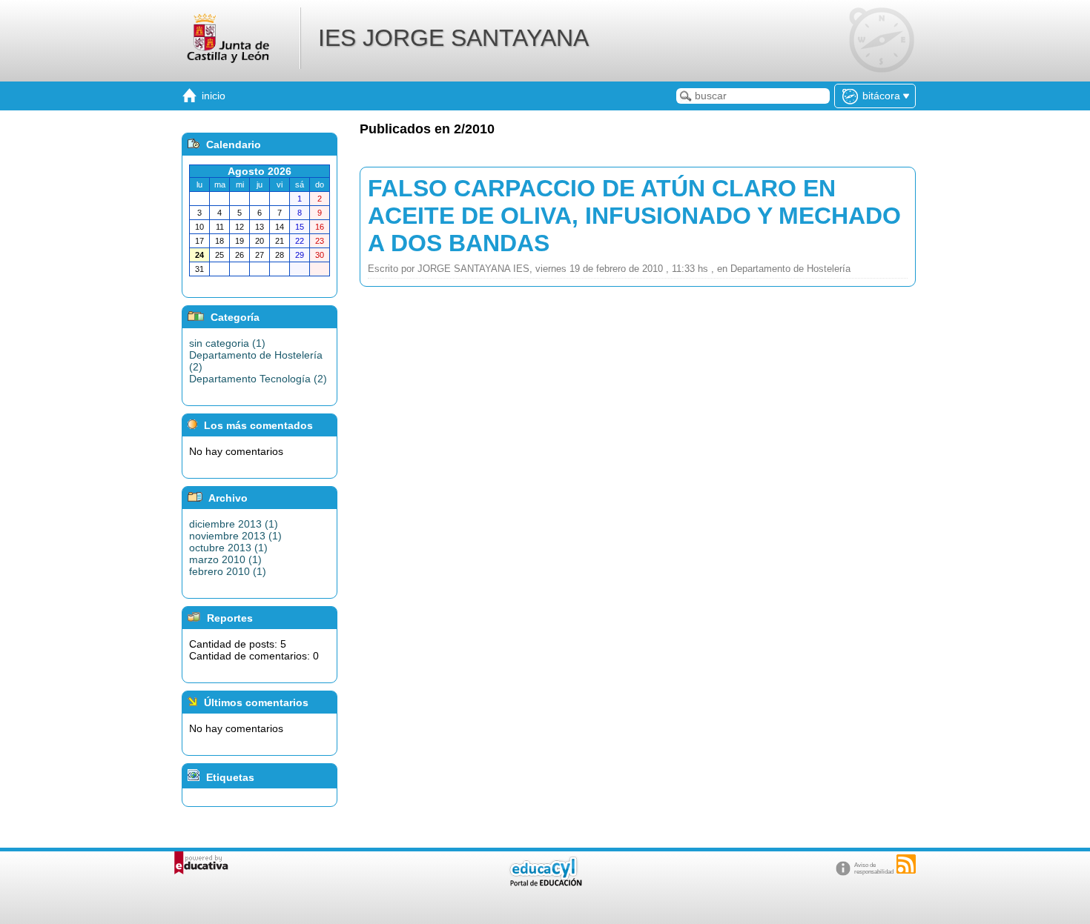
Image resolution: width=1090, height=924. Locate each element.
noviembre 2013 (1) (235, 536)
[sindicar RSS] (906, 864)
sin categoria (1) (227, 343)
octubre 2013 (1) (228, 548)
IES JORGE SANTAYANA (453, 37)
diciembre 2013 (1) (233, 524)
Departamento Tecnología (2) (258, 379)
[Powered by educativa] (201, 862)
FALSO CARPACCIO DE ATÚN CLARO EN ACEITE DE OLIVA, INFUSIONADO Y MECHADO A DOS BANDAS (634, 215)
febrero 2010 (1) (227, 571)
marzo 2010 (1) (225, 559)
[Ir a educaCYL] (545, 883)
